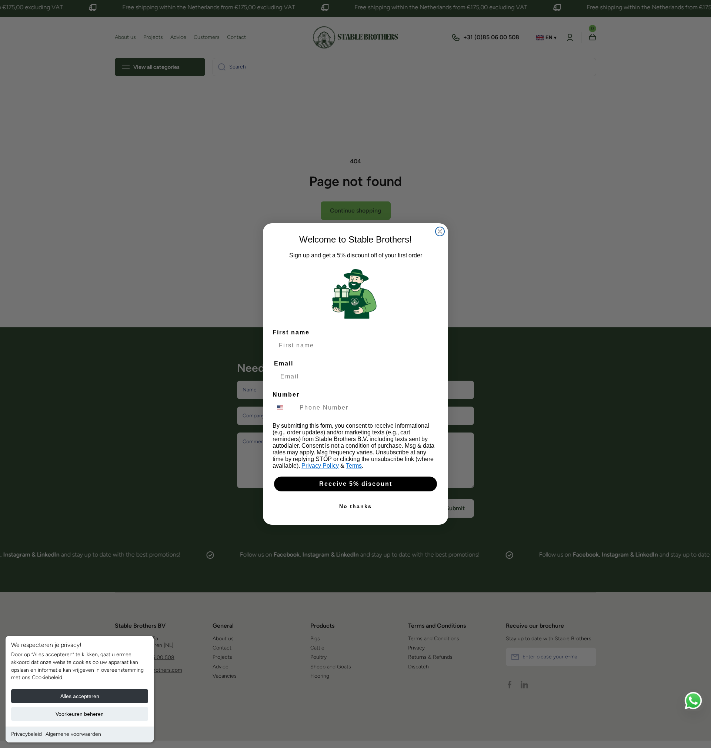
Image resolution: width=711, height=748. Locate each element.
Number (286, 394)
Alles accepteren (79, 696)
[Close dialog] (439, 231)
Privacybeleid (26, 734)
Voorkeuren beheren (80, 714)
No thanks (355, 506)
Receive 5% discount (355, 484)
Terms (354, 466)
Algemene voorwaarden (73, 734)
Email (283, 363)
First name (291, 332)
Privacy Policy (320, 466)
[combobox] (284, 408)
